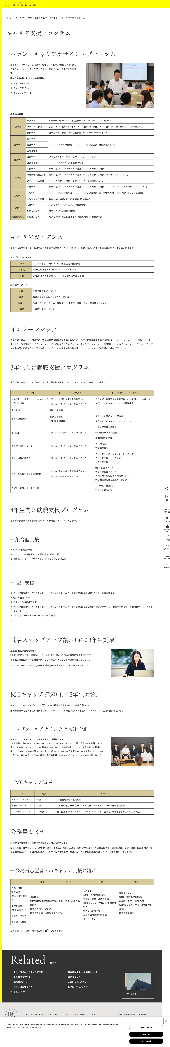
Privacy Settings (146, 1027)
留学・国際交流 (80, 1014)
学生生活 (66, 1014)
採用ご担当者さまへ (23, 986)
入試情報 (142, 1014)
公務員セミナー (75, 976)
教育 (49, 1014)
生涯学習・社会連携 (126, 1014)
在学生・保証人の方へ (78, 986)
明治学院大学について (34, 1014)
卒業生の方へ (19, 991)
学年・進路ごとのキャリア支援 (43, 17)
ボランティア (108, 1014)
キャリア (20, 17)
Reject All (146, 1034)
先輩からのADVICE (77, 981)
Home (9, 17)
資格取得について (21, 976)
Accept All (146, 1041)
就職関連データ (20, 981)
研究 (57, 1014)
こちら (41, 930)
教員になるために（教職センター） (85, 971)
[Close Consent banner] (166, 1021)
